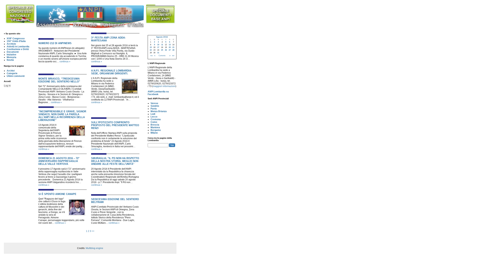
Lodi (153, 114)
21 (173, 47)
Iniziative (11, 54)
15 (151, 47)
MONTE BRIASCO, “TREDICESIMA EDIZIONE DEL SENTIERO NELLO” (59, 80)
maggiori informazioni (164, 86)
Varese (154, 103)
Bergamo (156, 130)
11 (162, 45)
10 (158, 45)
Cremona (156, 119)
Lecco (154, 116)
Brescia (155, 124)
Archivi (11, 70)
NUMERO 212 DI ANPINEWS (55, 43)
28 (173, 50)
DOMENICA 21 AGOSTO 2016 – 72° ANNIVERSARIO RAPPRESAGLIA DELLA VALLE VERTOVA (58, 161)
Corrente (162, 56)
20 (170, 47)
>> (93, 231)
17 (158, 47)
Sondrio (155, 106)
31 (158, 53)
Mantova (155, 127)
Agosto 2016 (162, 37)
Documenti (13, 52)
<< (151, 56)
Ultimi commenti (16, 76)
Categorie (12, 73)
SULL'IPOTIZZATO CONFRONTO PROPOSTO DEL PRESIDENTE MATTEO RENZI (115, 125)
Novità (10, 60)
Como (154, 122)
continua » (64, 61)
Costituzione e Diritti (18, 49)
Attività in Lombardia (18, 46)
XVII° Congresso (16, 38)
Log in (7, 85)
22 (151, 50)
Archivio (11, 44)
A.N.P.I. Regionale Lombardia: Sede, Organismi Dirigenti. (111, 72)
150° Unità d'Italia (16, 41)
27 (170, 50)
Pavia (154, 108)
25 (162, 50)
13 (170, 45)
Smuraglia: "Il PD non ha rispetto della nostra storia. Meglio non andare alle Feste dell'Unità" (115, 161)
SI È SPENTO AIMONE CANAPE (57, 194)
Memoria (11, 57)
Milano (154, 132)
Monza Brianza (159, 111)
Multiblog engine (94, 248)
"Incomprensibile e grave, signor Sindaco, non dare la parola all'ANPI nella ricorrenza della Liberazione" (62, 116)
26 (166, 50)
